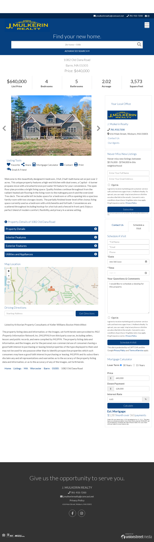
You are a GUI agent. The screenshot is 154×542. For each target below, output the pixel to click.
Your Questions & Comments (123, 278)
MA (26, 368)
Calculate (128, 405)
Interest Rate (114, 394)
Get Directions (87, 313)
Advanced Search (76, 50)
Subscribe (128, 209)
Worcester (35, 368)
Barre (47, 368)
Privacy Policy (131, 203)
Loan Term (113, 365)
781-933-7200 (136, 15)
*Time (110, 267)
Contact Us (113, 138)
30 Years (127, 365)
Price (110, 373)
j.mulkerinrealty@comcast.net (110, 15)
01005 (55, 368)
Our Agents (113, 142)
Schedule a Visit (138, 226)
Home (8, 368)
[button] (139, 44)
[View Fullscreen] (8, 282)
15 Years (140, 365)
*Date (110, 256)
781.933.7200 (117, 129)
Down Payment (116, 383)
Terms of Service (136, 350)
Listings (17, 368)
